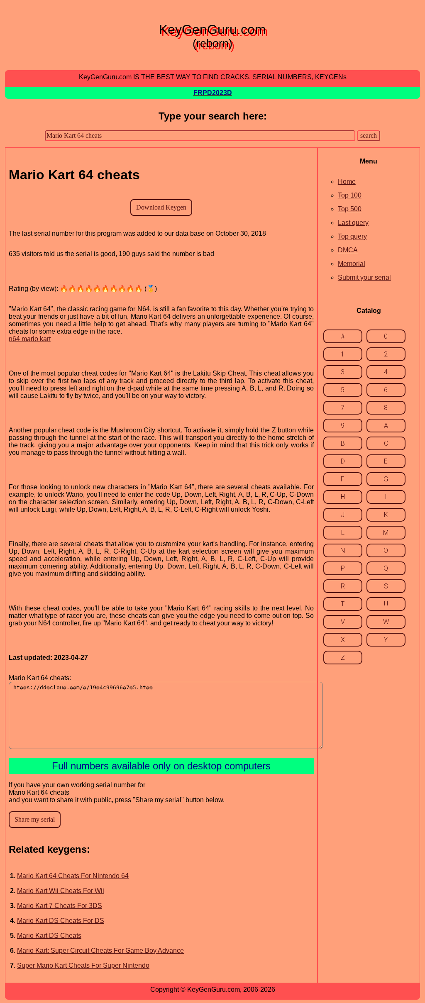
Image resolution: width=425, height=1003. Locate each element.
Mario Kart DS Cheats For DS (60, 920)
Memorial (351, 263)
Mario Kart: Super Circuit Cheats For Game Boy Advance (100, 950)
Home (347, 181)
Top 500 (349, 208)
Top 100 (349, 195)
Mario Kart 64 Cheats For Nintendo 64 (73, 875)
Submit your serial (364, 277)
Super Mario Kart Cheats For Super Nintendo (83, 965)
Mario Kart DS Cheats (49, 935)
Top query (352, 236)
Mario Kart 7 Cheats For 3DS (59, 905)
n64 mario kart (30, 338)
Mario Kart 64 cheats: (40, 677)
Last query (353, 222)
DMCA (348, 250)
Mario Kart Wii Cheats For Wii (60, 890)
